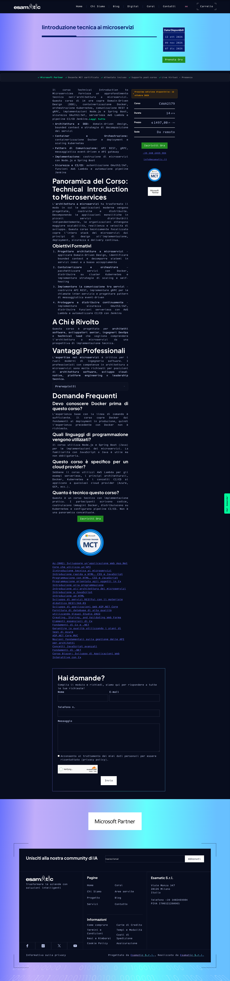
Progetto (93, 898)
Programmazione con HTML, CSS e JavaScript (85, 578)
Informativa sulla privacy (46, 955)
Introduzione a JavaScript (72, 592)
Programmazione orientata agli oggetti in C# (86, 581)
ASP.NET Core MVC (65, 635)
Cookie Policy (97, 943)
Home (79, 6)
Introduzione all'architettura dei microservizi (89, 588)
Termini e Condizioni (95, 932)
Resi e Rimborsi (99, 938)
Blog (116, 6)
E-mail (114, 692)
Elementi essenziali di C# (72, 621)
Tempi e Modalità (129, 930)
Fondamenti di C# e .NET (70, 625)
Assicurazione (126, 943)
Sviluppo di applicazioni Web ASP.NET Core (85, 607)
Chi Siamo (98, 6)
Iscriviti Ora (90, 519)
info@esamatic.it (155, 159)
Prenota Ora (174, 59)
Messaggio (65, 721)
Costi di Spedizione (124, 937)
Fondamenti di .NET (66, 650)
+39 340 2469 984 (154, 153)
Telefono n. (66, 707)
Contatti (169, 6)
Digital (133, 6)
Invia (109, 780)
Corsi (151, 6)
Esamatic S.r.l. (143, 955)
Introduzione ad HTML (68, 596)
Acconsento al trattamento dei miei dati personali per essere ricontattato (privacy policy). (108, 758)
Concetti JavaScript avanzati (74, 646)
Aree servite (124, 891)
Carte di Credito (129, 925)
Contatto (121, 904)
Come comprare (97, 925)
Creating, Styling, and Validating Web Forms (86, 617)
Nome (61, 692)
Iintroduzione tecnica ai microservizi (82, 570)
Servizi (92, 904)
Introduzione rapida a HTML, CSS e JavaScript (87, 574)
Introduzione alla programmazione (78, 585)
